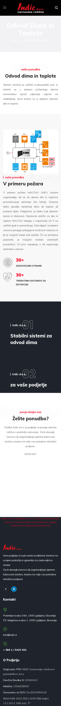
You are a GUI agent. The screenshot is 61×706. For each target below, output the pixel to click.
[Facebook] (6, 589)
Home (14, 40)
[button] (56, 8)
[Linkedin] (14, 589)
